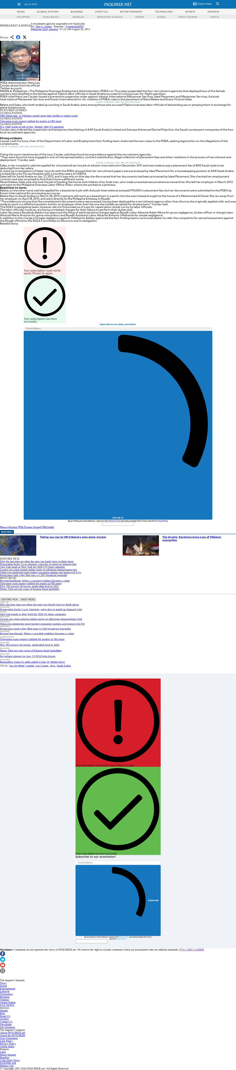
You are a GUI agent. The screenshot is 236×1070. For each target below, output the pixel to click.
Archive (4, 1018)
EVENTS (214, 17)
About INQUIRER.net (12, 1032)
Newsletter (6, 1024)
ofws (52, 665)
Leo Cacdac (42, 665)
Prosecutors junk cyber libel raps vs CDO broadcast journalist (33, 575)
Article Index (7, 1046)
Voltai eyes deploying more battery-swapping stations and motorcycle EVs (40, 572)
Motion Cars (7, 1065)
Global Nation (8, 1002)
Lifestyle (5, 991)
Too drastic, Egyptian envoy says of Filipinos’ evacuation (192, 538)
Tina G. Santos (43, 26)
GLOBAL (161, 17)
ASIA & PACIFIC (51, 17)
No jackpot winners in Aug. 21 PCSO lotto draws (27, 656)
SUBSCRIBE (153, 900)
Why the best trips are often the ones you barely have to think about (36, 561)
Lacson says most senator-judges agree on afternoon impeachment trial (38, 569)
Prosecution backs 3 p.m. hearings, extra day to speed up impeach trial (38, 564)
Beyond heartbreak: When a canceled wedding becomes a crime (35, 580)
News (21, 11)
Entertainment (7, 988)
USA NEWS (7, 1005)
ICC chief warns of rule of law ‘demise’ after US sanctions (32, 126)
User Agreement (9, 1038)
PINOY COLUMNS (188, 17)
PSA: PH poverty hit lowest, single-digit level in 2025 (29, 586)
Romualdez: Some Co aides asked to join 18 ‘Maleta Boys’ (32, 662)
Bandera (4, 1057)
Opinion (4, 999)
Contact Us (6, 1021)
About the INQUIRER (12, 1035)
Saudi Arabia (64, 665)
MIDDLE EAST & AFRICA (109, 17)
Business (5, 996)
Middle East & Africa (15, 25)
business (77, 11)
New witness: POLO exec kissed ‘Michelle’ (27, 527)
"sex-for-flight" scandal (21, 665)
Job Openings (7, 1027)
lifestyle (101, 11)
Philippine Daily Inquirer (44, 29)
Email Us (5, 1016)
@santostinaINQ (74, 26)
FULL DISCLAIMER (191, 949)
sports (190, 11)
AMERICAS (78, 17)
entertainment (131, 11)
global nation (48, 11)
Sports (3, 985)
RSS (2, 1013)
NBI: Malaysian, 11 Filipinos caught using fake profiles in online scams (39, 115)
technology (164, 11)
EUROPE (139, 17)
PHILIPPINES (23, 17)
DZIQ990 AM (8, 1063)
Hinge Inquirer (8, 1054)
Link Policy (6, 1041)
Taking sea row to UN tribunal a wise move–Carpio (73, 537)
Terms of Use (114, 520)
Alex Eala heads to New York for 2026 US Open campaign (32, 566)
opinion (213, 11)
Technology (6, 994)
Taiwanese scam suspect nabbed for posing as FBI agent (30, 121)
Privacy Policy (161, 520)
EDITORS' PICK (9, 599)
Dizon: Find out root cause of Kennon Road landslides (29, 589)
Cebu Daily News (10, 1060)
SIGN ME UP (118, 518)
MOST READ (28, 599)
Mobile (4, 1010)
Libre (3, 1052)
